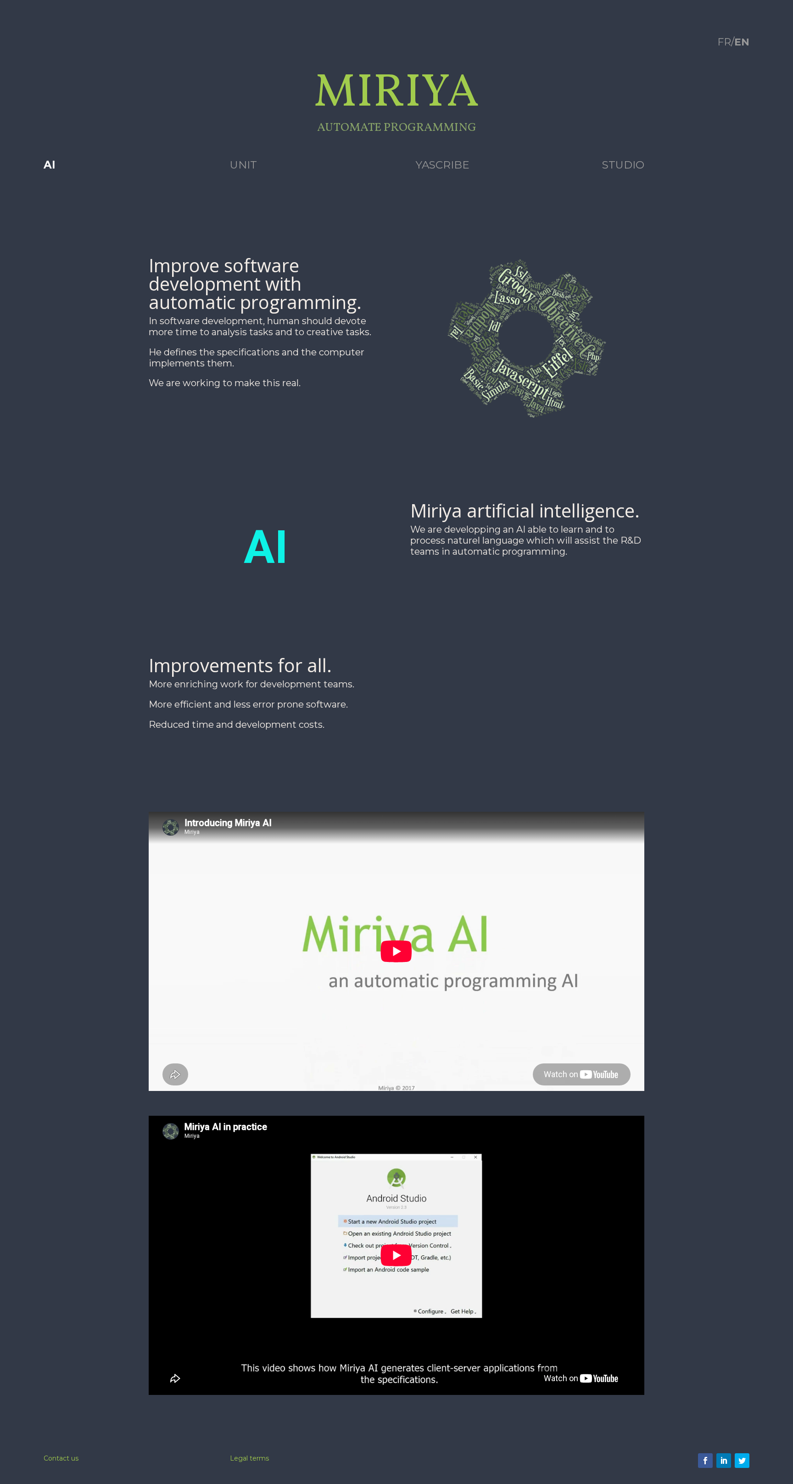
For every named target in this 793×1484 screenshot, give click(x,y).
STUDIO (623, 164)
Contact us (61, 1458)
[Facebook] (705, 1460)
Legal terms (249, 1458)
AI (50, 164)
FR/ (733, 42)
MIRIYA (396, 94)
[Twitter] (742, 1460)
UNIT (243, 164)
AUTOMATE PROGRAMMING (396, 127)
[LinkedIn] (723, 1460)
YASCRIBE (442, 164)
